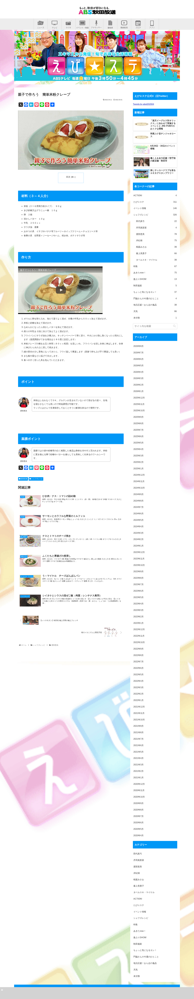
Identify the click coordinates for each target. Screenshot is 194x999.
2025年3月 (138, 456)
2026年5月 (138, 365)
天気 (155, 311)
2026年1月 (138, 391)
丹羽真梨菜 (156, 228)
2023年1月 (138, 623)
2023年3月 (138, 610)
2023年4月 (138, 604)
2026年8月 (138, 346)
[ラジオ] (68, 27)
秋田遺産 (155, 285)
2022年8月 (138, 655)
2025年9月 (138, 417)
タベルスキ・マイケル (156, 260)
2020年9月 (138, 803)
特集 (155, 266)
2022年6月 (138, 668)
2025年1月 (138, 468)
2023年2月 (138, 616)
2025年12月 (139, 398)
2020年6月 (138, 822)
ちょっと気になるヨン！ (155, 292)
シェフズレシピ (36, 479)
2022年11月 (139, 636)
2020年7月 (138, 816)
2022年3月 (138, 687)
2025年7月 (138, 430)
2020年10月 (139, 797)
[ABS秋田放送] (97, 12)
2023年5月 (138, 597)
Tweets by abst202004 (143, 104)
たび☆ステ (155, 202)
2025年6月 (138, 436)
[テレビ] (54, 27)
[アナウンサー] (96, 27)
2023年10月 (139, 565)
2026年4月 (138, 372)
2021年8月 (138, 732)
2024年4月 (138, 526)
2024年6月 (138, 513)
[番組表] (110, 27)
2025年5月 (138, 443)
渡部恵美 (23, 479)
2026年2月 (138, 385)
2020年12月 (139, 784)
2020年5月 (138, 829)
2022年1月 (138, 700)
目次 (68, 177)
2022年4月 (138, 681)
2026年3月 (138, 378)
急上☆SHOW (155, 279)
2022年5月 (138, 674)
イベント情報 (155, 208)
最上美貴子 (156, 253)
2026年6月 (138, 359)
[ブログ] (138, 27)
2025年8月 (138, 423)
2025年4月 (138, 449)
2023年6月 (138, 591)
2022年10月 (139, 642)
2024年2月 (138, 539)
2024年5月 (138, 520)
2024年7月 (138, 507)
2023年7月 (138, 584)
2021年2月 (138, 771)
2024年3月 (138, 533)
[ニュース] (41, 27)
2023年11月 (139, 559)
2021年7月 (138, 739)
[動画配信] (124, 27)
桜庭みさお (156, 247)
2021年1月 (138, 777)
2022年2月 (138, 694)
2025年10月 (139, 410)
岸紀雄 (156, 240)
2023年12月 (139, 552)
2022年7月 (138, 661)
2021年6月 (138, 745)
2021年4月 (138, 758)
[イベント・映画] (82, 27)
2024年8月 (138, 501)
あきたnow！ (155, 273)
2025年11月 (139, 404)
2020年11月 (139, 790)
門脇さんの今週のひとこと (155, 298)
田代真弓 (156, 221)
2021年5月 (138, 752)
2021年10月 (139, 720)
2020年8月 (138, 810)
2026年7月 (138, 352)
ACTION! (155, 195)
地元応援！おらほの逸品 (155, 305)
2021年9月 (138, 726)
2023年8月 (138, 578)
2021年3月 (138, 764)
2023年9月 (138, 571)
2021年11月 (139, 713)
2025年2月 (138, 462)
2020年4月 (138, 835)
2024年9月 (138, 494)
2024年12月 (139, 475)
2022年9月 (138, 649)
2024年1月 (138, 546)
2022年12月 (139, 629)
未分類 (155, 318)
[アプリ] (152, 26)
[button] (174, 326)
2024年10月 (139, 488)
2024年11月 (139, 481)
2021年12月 (139, 707)
